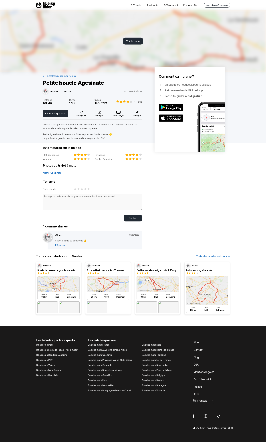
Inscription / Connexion (217, 5)
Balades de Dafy (44, 345)
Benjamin (54, 91)
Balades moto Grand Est (100, 375)
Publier (133, 218)
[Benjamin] (45, 91)
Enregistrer (81, 115)
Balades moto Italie (151, 345)
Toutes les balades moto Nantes (213, 256)
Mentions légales (203, 372)
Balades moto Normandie (155, 365)
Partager (137, 115)
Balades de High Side (47, 375)
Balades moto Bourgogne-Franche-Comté (109, 390)
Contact (198, 349)
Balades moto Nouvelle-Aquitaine (105, 370)
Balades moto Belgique (153, 375)
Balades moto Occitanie (100, 355)
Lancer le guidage (55, 113)
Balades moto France (98, 345)
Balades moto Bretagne (154, 385)
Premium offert (190, 5)
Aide (196, 342)
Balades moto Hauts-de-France (158, 350)
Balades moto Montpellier (101, 385)
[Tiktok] (218, 416)
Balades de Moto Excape (49, 370)
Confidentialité (202, 379)
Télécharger (118, 115)
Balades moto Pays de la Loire (157, 370)
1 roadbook (66, 91)
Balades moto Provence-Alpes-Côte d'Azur (110, 360)
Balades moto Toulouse (154, 355)
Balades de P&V (44, 360)
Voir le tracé (133, 41)
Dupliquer (99, 115)
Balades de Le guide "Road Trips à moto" (57, 350)
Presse (197, 386)
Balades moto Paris (97, 380)
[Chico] (47, 237)
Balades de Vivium (45, 365)
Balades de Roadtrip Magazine (51, 355)
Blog (196, 357)
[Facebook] (193, 416)
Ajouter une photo (52, 172)
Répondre (60, 245)
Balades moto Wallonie (153, 390)
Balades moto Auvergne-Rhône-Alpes (107, 350)
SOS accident (171, 5)
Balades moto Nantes (153, 380)
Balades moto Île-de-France (156, 360)
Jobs (196, 394)
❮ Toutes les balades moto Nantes (59, 76)
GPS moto (136, 5)
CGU (196, 364)
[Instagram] (205, 416)
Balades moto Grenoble (100, 365)
